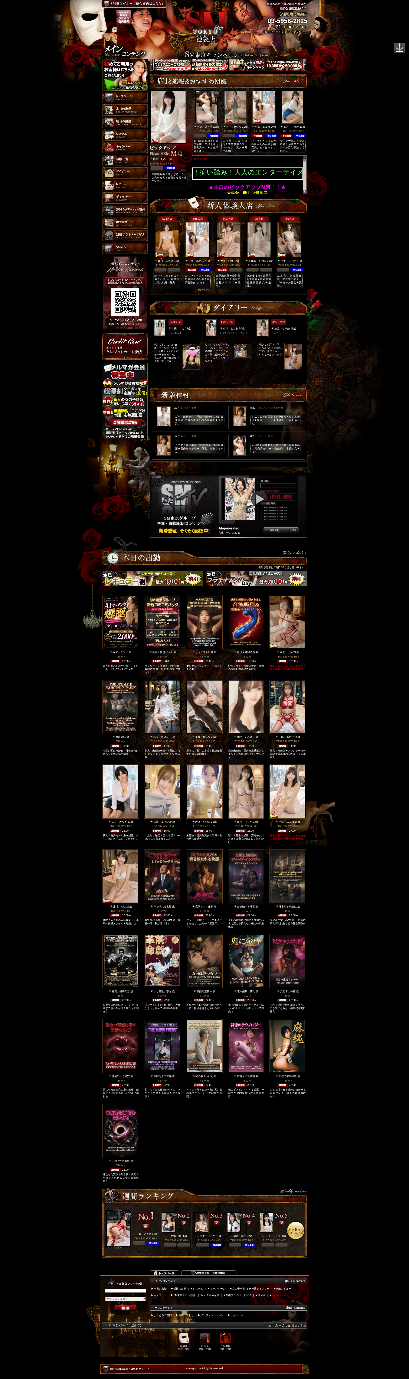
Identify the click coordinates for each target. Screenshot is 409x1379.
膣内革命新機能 (246, 1076)
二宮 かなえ (119, 821)
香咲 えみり (244, 737)
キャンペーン (217, 1288)
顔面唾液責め (204, 991)
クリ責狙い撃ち (162, 991)
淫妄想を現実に (288, 906)
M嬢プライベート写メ (238, 1295)
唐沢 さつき (202, 821)
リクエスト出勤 (204, 652)
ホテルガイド (211, 1295)
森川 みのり (165, 261)
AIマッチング (120, 652)
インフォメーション (212, 1315)
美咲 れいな (202, 737)
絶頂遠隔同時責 (246, 652)
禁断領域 (121, 737)
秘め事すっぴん (204, 1076)
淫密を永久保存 (162, 1076)
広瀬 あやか (161, 737)
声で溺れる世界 (162, 906)
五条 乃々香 (205, 126)
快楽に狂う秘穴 (121, 1076)
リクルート (236, 1315)
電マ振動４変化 (246, 991)
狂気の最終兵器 (121, 991)
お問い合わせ (186, 1315)
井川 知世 (226, 261)
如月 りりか (291, 126)
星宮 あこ (239, 1236)
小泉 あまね (262, 126)
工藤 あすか (286, 737)
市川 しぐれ (230, 328)
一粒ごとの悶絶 (121, 1161)
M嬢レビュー (283, 1288)
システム (198, 1288)
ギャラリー (160, 1295)
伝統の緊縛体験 (288, 1076)
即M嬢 (261, 1295)
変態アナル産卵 (204, 906)
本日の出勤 (160, 1288)
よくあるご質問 (163, 1315)
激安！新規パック (162, 652)
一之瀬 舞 (174, 1236)
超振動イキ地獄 (246, 906)
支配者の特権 (287, 991)
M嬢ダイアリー (260, 1288)
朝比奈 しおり (257, 261)
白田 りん (178, 328)
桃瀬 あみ (159, 159)
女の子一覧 (238, 1288)
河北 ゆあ (286, 652)
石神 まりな (161, 821)
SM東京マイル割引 (184, 1295)
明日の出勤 (179, 1288)
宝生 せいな (233, 126)
